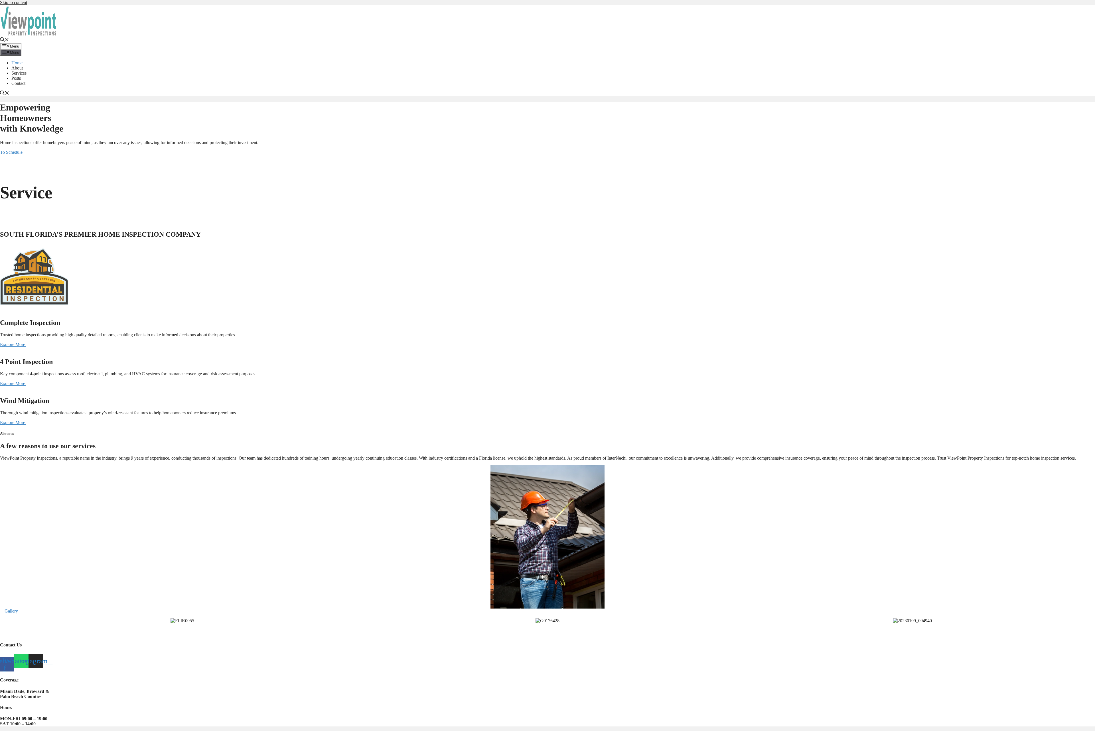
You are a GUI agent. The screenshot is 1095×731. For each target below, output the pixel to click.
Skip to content (13, 2)
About (17, 67)
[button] (4, 40)
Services (19, 73)
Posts (16, 78)
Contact (18, 83)
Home (17, 62)
